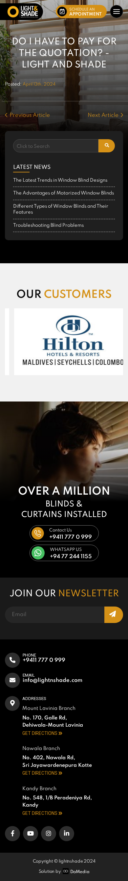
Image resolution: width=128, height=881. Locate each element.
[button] (81, 11)
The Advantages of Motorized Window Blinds (63, 193)
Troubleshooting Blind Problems (48, 225)
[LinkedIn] (66, 833)
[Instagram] (48, 833)
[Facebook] (12, 833)
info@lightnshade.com (52, 680)
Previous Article (30, 115)
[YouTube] (30, 833)
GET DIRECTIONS (39, 733)
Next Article (103, 115)
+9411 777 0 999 (44, 660)
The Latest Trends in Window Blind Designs (60, 180)
